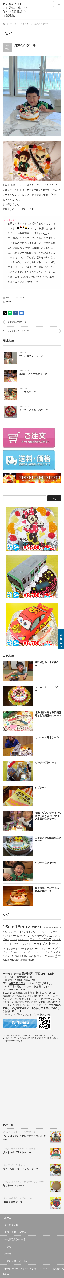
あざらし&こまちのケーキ (33, 374)
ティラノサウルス (40, 939)
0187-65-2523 (17, 983)
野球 (20, 960)
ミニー (33, 952)
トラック (24, 944)
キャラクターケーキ (19, 24)
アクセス (9, 1246)
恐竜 (57, 956)
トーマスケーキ (27, 392)
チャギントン (23, 939)
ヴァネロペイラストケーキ (17, 1152)
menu (57, 4)
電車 (25, 960)
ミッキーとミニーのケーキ (33, 409)
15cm (8, 927)
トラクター (15, 944)
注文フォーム (53, 998)
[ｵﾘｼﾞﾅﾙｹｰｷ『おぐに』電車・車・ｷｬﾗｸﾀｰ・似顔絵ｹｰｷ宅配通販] (15, 9)
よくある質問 (11, 1225)
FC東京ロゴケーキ (13, 1202)
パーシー (50, 948)
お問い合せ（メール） (16, 1261)
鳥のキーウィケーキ (13, 1185)
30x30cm (49, 928)
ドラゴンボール (32, 948)
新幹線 (6, 959)
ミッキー (15, 952)
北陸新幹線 (25, 956)
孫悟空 (51, 956)
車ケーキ (22, 1165)
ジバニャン (51, 935)
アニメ (56, 932)
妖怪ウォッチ (39, 956)
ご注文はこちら (60, 639)
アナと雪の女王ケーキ (31, 356)
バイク (43, 948)
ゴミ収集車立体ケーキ (17, 322)
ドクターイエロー (15, 948)
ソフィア (13, 939)
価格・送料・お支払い (16, 1232)
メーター (41, 952)
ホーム (7, 1217)
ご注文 (7, 1253)
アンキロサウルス (11, 936)
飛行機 (31, 960)
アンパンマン (27, 935)
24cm (41, 927)
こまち (20, 931)
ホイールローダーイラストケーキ (20, 1168)
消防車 (14, 959)
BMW (56, 928)
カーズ (40, 935)
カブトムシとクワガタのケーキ (16, 331)
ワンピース (50, 952)
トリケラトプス (38, 943)
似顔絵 (15, 956)
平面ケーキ (30, 1132)
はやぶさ (31, 931)
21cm (8, 302)
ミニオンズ (25, 952)
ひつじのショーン (45, 932)
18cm (21, 927)
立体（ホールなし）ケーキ (33, 1182)
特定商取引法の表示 (15, 1239)
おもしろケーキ (14, 1182)
